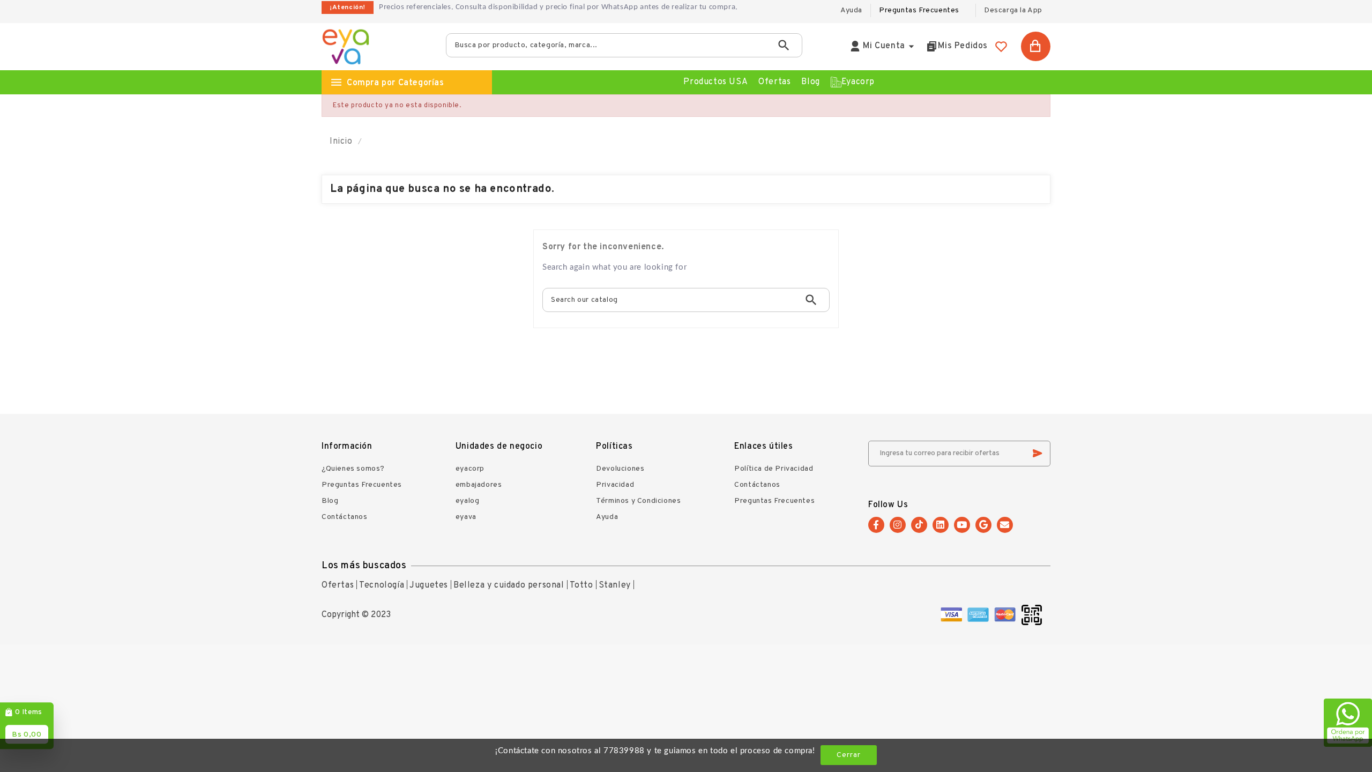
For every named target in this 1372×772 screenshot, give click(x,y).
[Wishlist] (1001, 46)
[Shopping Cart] (1035, 46)
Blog (330, 501)
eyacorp (470, 468)
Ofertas (338, 585)
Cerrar (849, 755)
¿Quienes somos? (353, 468)
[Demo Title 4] (1005, 614)
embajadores (479, 484)
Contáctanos (345, 517)
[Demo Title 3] (978, 614)
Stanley (615, 585)
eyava (466, 517)
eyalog (468, 501)
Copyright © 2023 (356, 615)
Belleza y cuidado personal (508, 585)
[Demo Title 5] (1031, 614)
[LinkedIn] (941, 525)
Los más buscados (364, 566)
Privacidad (615, 484)
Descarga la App (1013, 10)
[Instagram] (898, 525)
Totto (581, 585)
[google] (983, 525)
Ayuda (607, 517)
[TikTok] (919, 525)
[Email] (1005, 525)
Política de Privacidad (773, 468)
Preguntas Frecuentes (919, 10)
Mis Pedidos (963, 46)
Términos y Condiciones (638, 501)
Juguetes (428, 585)
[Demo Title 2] (951, 614)
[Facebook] (876, 525)
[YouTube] (962, 525)
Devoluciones (620, 468)
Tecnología (381, 585)
